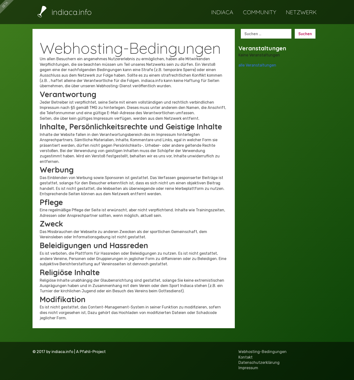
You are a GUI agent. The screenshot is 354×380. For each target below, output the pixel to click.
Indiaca (222, 12)
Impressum (248, 368)
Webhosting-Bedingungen (262, 351)
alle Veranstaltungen (257, 65)
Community (259, 12)
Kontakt (245, 357)
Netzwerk (301, 12)
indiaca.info (70, 12)
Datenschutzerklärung (259, 362)
